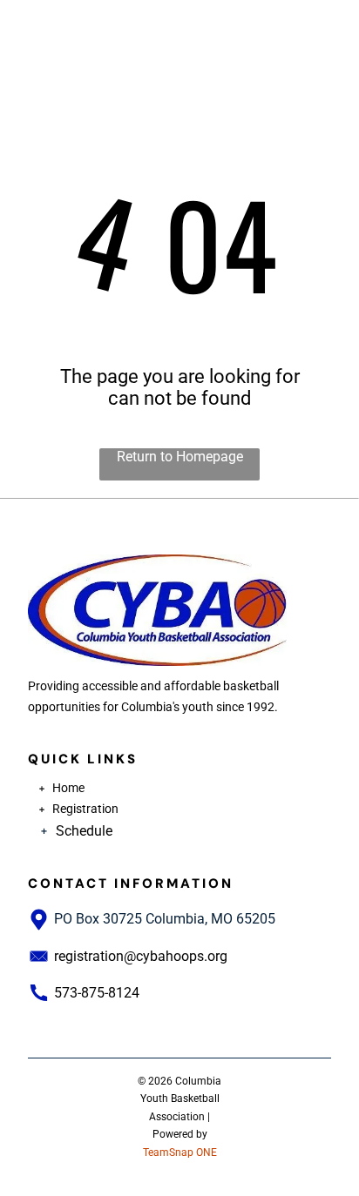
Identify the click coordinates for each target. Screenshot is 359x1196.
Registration (85, 809)
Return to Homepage (180, 456)
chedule (88, 831)
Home (68, 788)
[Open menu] (325, 27)
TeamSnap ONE (180, 1152)
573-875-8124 (96, 992)
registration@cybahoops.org (140, 956)
